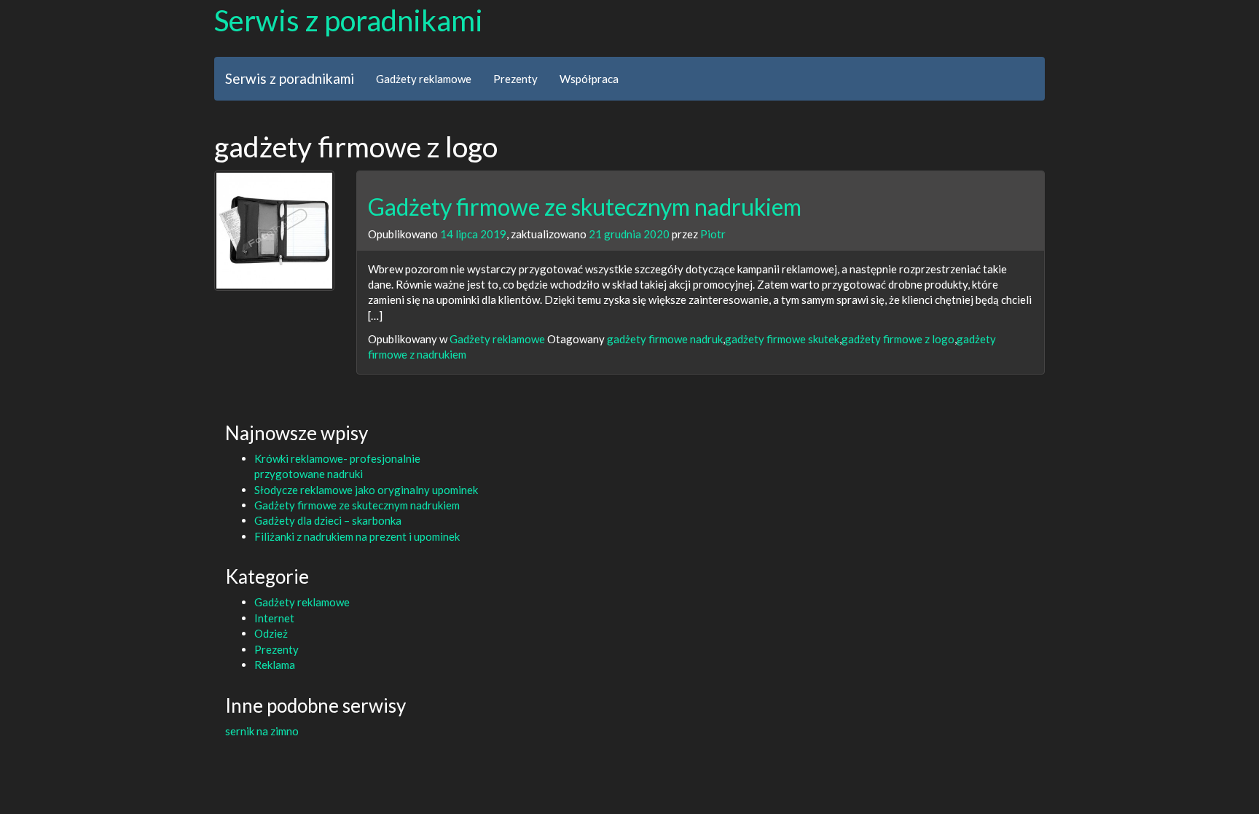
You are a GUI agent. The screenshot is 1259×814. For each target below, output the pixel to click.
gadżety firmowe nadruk (665, 338)
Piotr (713, 233)
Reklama (274, 664)
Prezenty (515, 78)
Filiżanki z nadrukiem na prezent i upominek (357, 536)
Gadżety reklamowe (423, 78)
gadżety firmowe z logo (898, 338)
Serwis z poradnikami (348, 20)
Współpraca (589, 78)
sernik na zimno (262, 730)
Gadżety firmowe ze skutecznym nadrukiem (584, 206)
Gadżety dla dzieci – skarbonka (327, 520)
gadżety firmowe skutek (782, 338)
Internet (274, 618)
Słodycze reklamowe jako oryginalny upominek (366, 489)
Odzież (271, 633)
